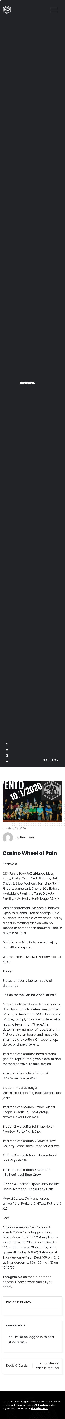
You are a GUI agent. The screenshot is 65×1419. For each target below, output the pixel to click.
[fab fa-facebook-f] (7, 1395)
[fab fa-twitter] (7, 1401)
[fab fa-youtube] (7, 1413)
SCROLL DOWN (50, 1411)
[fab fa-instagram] (7, 1407)
